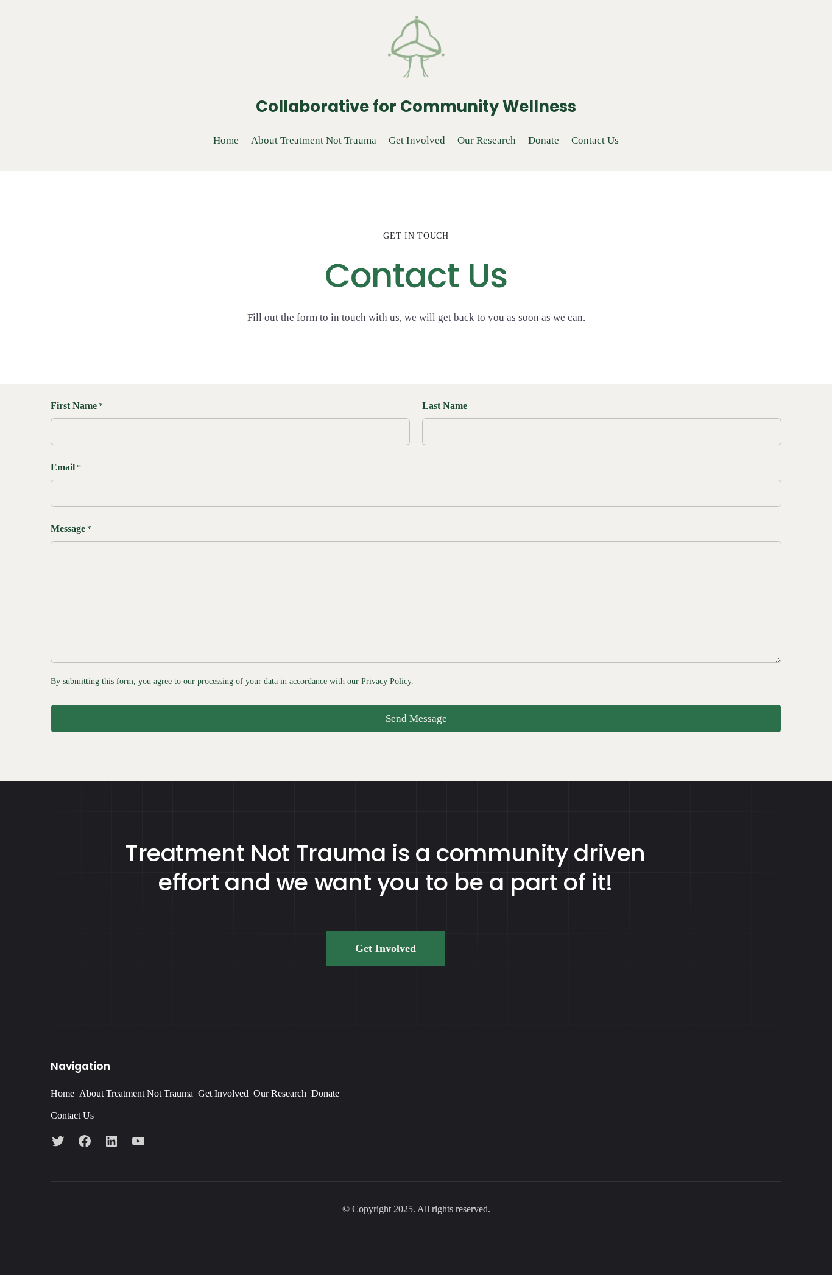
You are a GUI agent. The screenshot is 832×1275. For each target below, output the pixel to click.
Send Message (416, 718)
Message (71, 528)
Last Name (444, 405)
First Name (77, 405)
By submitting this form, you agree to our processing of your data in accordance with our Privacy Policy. (232, 681)
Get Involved (385, 948)
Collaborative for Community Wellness (416, 106)
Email (66, 467)
